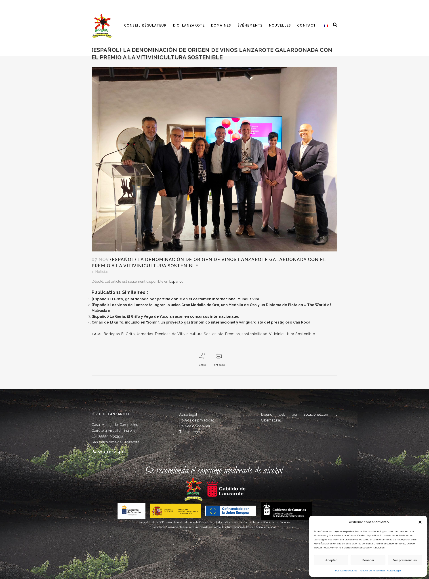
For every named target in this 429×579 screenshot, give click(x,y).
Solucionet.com (316, 414)
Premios (232, 334)
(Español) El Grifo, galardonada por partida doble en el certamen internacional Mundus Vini (175, 299)
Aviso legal (188, 414)
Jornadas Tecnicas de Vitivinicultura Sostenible (180, 334)
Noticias (102, 272)
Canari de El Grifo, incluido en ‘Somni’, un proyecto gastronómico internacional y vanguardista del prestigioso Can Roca (201, 322)
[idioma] (325, 25)
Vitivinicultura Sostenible (292, 334)
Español (176, 281)
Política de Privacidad (372, 570)
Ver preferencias (405, 560)
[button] (420, 522)
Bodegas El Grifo (119, 334)
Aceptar (331, 560)
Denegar (368, 560)
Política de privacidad (196, 420)
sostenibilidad (254, 334)
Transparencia (190, 432)
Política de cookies (346, 570)
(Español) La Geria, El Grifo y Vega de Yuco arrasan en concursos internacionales (165, 316)
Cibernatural (271, 420)
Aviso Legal (394, 570)
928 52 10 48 (110, 452)
